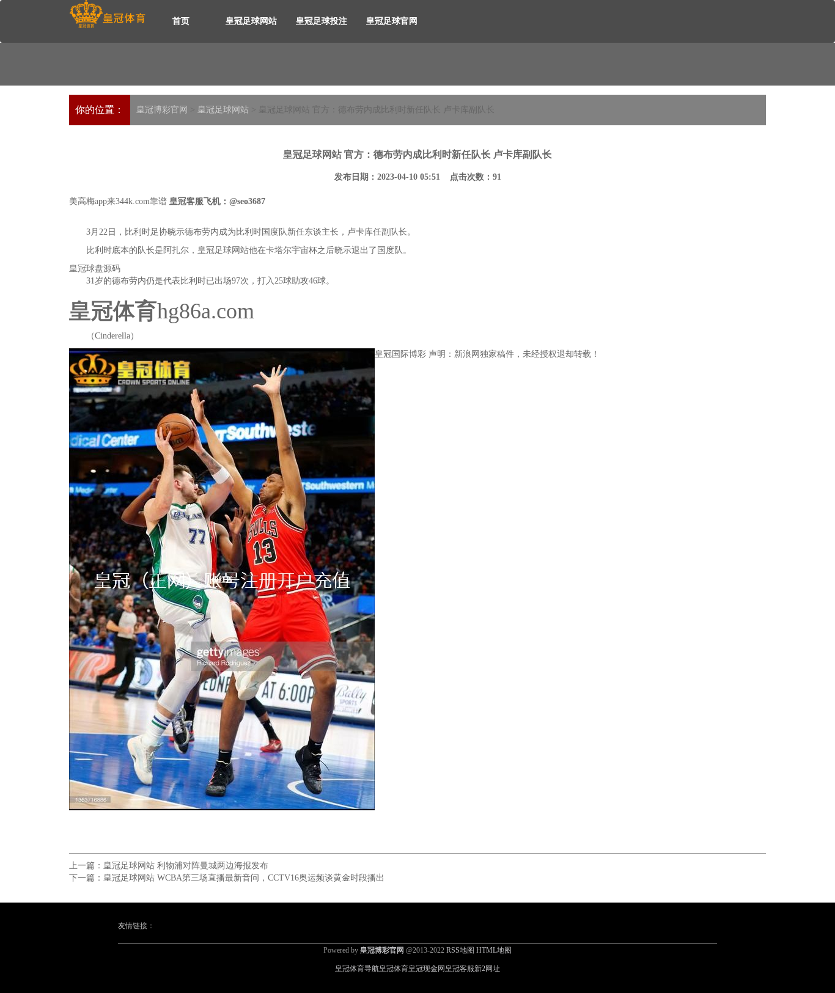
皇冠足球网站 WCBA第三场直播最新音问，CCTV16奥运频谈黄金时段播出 (243, 877)
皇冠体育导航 (357, 968)
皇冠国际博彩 (400, 354)
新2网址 (487, 968)
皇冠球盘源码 (94, 268)
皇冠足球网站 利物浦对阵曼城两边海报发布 (185, 865)
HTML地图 (494, 950)
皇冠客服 (459, 968)
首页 (180, 21)
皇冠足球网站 (251, 21)
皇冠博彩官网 (162, 109)
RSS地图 (460, 950)
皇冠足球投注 (321, 21)
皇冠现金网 (426, 968)
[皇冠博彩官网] (107, 14)
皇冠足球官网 (392, 21)
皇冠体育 (393, 968)
